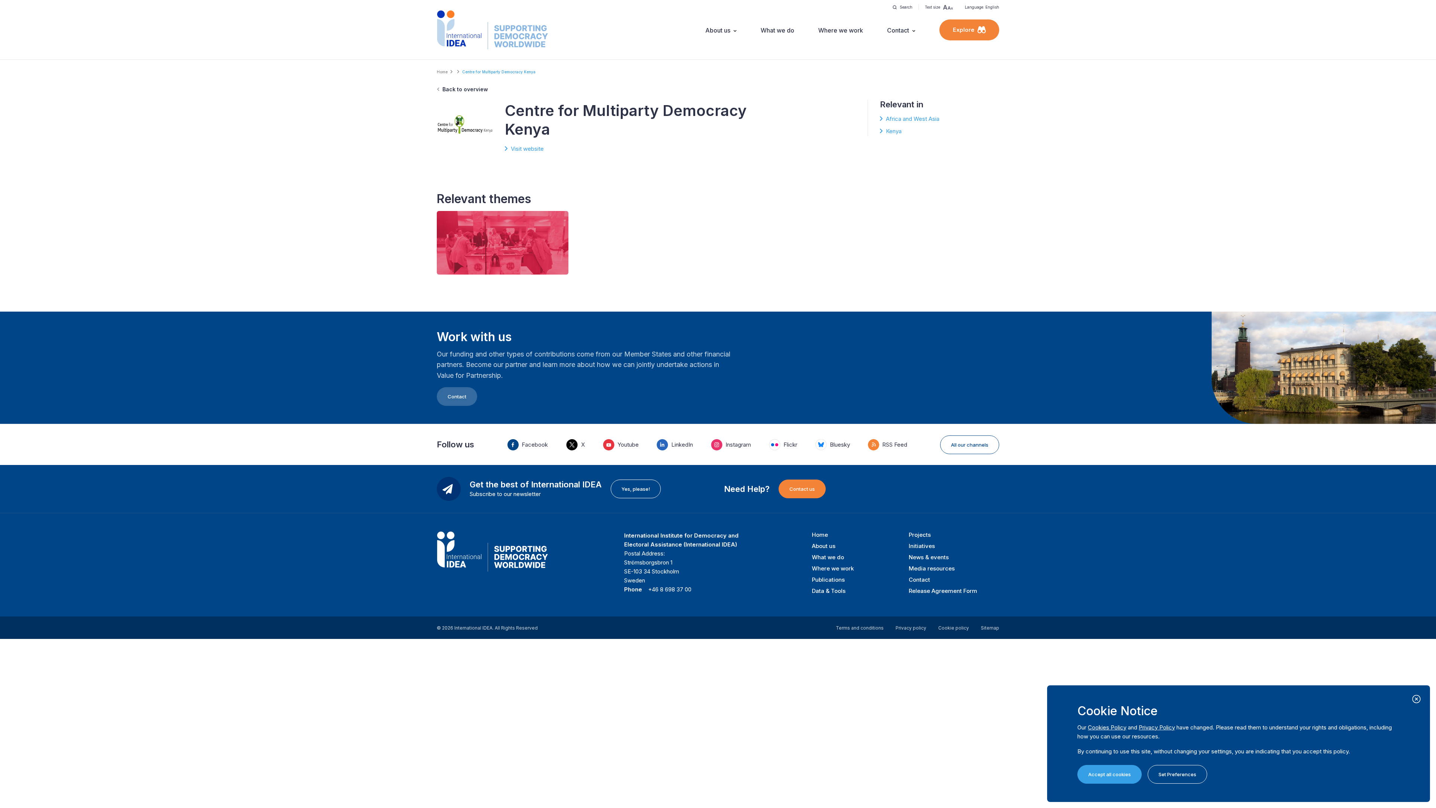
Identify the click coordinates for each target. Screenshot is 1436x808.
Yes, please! (636, 489)
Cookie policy (953, 628)
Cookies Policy (1107, 727)
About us (717, 30)
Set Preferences (1177, 774)
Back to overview (465, 89)
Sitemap (990, 628)
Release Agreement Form (943, 590)
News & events (929, 557)
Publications (828, 579)
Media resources (932, 568)
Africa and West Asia (912, 118)
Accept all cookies (1109, 774)
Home (442, 72)
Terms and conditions (860, 628)
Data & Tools (829, 590)
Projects (920, 534)
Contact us (802, 489)
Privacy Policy (1157, 727)
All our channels (969, 445)
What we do (777, 30)
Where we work (840, 30)
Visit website (527, 148)
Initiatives (922, 546)
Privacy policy (911, 628)
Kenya (894, 131)
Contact (898, 30)
